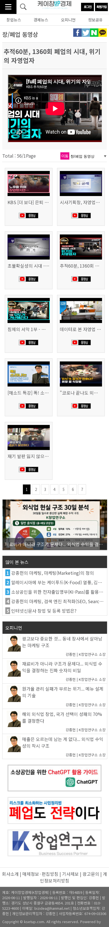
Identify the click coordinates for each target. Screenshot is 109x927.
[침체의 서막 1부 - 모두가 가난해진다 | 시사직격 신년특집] (29, 298)
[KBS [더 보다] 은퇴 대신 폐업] (29, 171)
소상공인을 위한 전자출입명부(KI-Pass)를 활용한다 (59, 591)
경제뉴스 (41, 20)
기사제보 (70, 873)
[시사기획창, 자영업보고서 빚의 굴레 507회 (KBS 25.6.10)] (81, 171)
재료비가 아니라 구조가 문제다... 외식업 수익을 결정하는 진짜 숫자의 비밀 (62, 667)
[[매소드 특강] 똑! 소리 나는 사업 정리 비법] (29, 362)
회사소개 (10, 873)
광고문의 (90, 873)
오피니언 (68, 20)
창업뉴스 (13, 20)
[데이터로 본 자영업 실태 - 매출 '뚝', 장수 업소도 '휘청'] (81, 298)
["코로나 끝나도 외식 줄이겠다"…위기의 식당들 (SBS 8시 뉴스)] (81, 362)
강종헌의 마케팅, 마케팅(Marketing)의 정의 (52, 572)
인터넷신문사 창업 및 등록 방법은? (44, 610)
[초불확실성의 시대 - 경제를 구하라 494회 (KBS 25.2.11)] (29, 235)
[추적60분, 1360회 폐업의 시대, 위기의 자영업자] (81, 235)
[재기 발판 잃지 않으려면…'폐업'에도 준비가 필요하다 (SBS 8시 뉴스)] (29, 425)
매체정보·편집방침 (40, 873)
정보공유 (95, 20)
